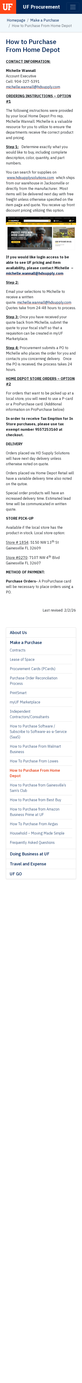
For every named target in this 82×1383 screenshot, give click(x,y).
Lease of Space (22, 659)
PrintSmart (18, 692)
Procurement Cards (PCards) (32, 668)
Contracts (18, 650)
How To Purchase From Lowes (34, 761)
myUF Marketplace (25, 702)
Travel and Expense (28, 864)
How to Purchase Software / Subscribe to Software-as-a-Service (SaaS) (38, 731)
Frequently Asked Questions (32, 842)
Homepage (16, 20)
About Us (18, 632)
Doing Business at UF (29, 854)
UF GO (16, 873)
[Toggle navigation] (73, 7)
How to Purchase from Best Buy (35, 800)
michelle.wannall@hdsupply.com (33, 87)
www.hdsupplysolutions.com (30, 177)
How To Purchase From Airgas (34, 824)
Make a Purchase (44, 20)
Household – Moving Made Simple (37, 833)
